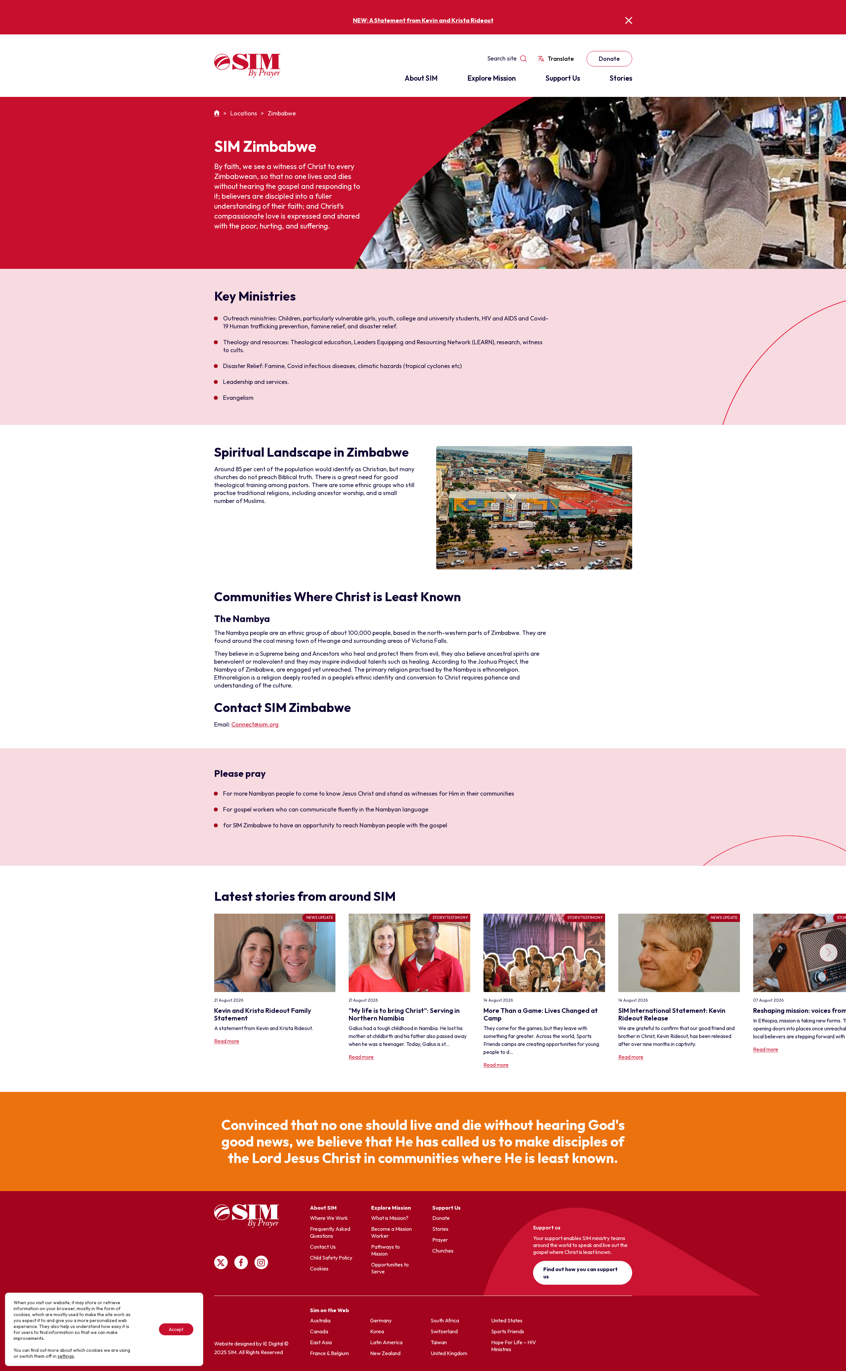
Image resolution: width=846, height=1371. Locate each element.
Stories (621, 78)
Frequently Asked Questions (330, 1232)
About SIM (421, 78)
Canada (319, 1331)
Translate (561, 58)
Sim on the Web (329, 1310)
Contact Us (323, 1246)
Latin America (386, 1342)
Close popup (628, 20)
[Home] (217, 113)
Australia (320, 1320)
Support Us (563, 78)
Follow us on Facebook (241, 1262)
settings (66, 1356)
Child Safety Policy (331, 1257)
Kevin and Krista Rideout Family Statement (262, 1014)
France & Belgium (329, 1353)
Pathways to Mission (385, 1250)
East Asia (321, 1342)
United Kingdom (449, 1353)
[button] (828, 991)
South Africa (445, 1320)
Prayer (440, 1239)
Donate (609, 58)
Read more (226, 1041)
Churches (442, 1250)
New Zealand (385, 1353)
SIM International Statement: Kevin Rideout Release (671, 1014)
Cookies (319, 1268)
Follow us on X (221, 1262)
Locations (243, 113)
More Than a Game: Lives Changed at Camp (540, 1014)
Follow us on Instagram (261, 1262)
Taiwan (439, 1342)
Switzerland (444, 1331)
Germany (381, 1320)
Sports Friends (507, 1331)
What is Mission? (389, 1218)
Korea (377, 1331)
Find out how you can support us (580, 1273)
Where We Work (329, 1218)
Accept (176, 1329)
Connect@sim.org (255, 724)
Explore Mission (491, 78)
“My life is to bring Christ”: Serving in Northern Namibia (404, 1014)
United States (506, 1320)
